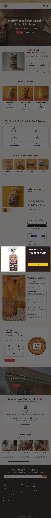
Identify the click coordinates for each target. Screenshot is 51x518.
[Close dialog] (49, 248)
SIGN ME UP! (38, 264)
